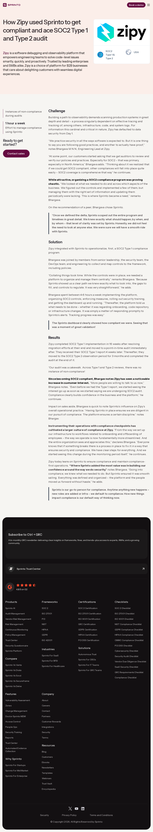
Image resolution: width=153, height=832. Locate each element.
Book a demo (136, 4)
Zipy (6, 53)
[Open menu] (148, 4)
